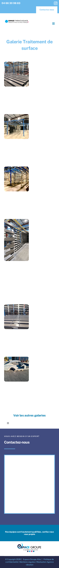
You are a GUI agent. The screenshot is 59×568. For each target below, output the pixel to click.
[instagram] (55, 3)
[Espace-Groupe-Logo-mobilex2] (29, 544)
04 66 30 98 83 (11, 3)
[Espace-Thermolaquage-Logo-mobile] (17, 19)
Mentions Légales (27, 562)
